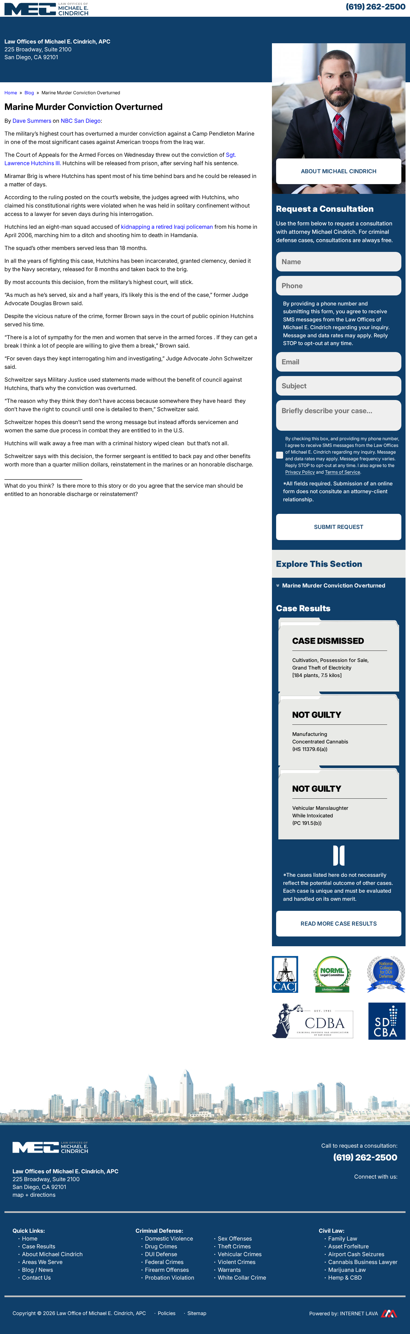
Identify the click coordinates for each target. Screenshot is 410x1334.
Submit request (339, 527)
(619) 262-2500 (376, 7)
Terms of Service (342, 472)
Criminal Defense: (159, 1230)
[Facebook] (357, 1190)
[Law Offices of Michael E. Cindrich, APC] (46, 8)
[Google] (340, 1190)
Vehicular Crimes (240, 1254)
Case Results (38, 1246)
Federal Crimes (164, 1262)
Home (29, 1238)
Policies (166, 1313)
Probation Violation (169, 1277)
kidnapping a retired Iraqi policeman (167, 226)
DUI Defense (161, 1254)
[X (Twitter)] (375, 1190)
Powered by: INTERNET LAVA (343, 1313)
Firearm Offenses (167, 1269)
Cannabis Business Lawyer (362, 1262)
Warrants (229, 1269)
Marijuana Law (347, 1269)
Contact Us (36, 1277)
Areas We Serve (42, 1262)
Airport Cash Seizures (356, 1254)
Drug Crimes (161, 1246)
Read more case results (339, 923)
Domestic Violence (169, 1238)
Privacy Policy (300, 472)
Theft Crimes (234, 1246)
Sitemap (196, 1313)
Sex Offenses (235, 1238)
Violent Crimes (236, 1262)
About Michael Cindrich (339, 171)
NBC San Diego (81, 120)
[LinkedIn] (392, 1190)
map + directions (34, 1194)
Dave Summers (32, 120)
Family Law (342, 1238)
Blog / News (37, 1269)
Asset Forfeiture (348, 1246)
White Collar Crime (242, 1277)
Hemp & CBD (345, 1277)
